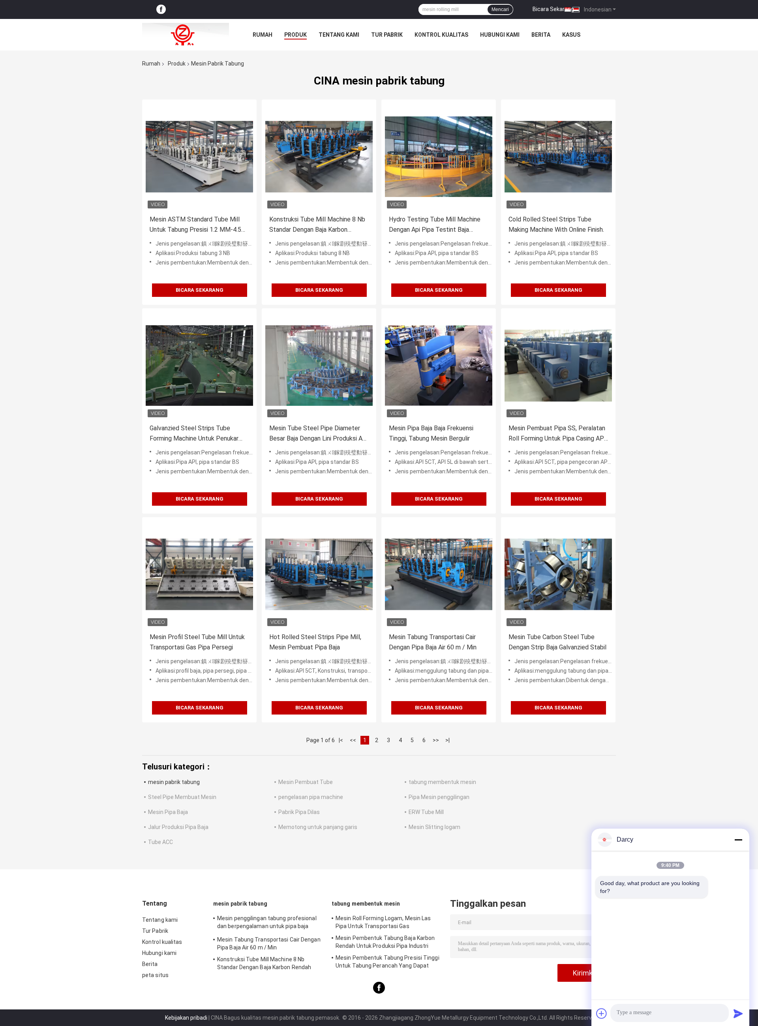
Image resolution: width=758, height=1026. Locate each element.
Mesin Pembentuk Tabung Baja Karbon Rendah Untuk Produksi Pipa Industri (385, 942)
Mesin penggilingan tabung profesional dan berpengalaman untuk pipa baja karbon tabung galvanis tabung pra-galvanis (267, 923)
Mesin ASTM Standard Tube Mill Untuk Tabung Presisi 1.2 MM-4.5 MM (195, 225)
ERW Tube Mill (426, 812)
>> (436, 740)
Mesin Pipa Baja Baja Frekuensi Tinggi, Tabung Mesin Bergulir (431, 433)
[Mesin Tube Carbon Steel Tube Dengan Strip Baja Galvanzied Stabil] (558, 574)
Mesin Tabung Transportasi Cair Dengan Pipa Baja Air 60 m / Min (433, 642)
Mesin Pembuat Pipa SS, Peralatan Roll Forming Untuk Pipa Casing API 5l (557, 434)
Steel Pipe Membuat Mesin (182, 797)
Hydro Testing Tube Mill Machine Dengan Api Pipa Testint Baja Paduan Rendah (434, 225)
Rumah (262, 35)
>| (447, 740)
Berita (540, 35)
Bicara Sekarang (553, 9)
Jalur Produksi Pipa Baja (178, 827)
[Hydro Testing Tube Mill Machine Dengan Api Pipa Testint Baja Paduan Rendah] (438, 156)
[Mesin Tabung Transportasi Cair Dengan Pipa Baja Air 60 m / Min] (438, 574)
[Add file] (601, 1013)
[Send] (738, 1013)
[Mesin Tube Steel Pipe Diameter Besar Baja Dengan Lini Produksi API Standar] (319, 365)
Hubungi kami (500, 35)
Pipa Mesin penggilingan (439, 797)
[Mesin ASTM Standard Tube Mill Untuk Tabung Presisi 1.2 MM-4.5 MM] (199, 156)
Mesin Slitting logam (434, 827)
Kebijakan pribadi (186, 1018)
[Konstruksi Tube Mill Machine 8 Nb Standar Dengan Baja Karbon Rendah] (319, 156)
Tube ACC (160, 842)
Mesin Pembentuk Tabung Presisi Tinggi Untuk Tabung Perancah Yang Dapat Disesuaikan (387, 963)
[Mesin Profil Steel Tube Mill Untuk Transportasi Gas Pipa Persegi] (199, 574)
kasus (571, 35)
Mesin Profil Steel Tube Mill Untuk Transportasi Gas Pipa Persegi (197, 642)
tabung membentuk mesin (442, 782)
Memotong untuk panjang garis (317, 827)
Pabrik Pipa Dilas (299, 812)
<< (353, 740)
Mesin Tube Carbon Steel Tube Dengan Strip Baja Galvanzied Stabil (557, 642)
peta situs (155, 975)
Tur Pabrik (387, 35)
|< (341, 740)
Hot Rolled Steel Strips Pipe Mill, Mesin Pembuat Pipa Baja (315, 642)
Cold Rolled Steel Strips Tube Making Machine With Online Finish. (556, 224)
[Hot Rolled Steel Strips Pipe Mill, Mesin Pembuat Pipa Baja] (319, 574)
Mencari (500, 9)
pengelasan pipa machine (310, 797)
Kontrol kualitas (441, 35)
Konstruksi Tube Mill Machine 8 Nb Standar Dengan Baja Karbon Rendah (317, 225)
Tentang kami (339, 35)
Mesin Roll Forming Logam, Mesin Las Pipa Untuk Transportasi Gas (383, 922)
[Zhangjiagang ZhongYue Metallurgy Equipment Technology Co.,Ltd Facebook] (161, 10)
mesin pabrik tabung (174, 782)
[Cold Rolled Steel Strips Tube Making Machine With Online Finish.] (558, 156)
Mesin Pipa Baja (168, 812)
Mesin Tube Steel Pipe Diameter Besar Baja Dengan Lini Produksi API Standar (319, 434)
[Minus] (738, 839)
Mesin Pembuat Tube (305, 782)
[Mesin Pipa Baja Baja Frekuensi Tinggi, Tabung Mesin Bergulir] (438, 365)
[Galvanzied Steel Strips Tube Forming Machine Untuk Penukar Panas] (199, 365)
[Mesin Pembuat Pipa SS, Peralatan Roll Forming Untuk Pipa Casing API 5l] (558, 365)
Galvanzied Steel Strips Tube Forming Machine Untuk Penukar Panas (194, 434)
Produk (295, 35)
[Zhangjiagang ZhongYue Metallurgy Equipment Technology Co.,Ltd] (185, 35)
